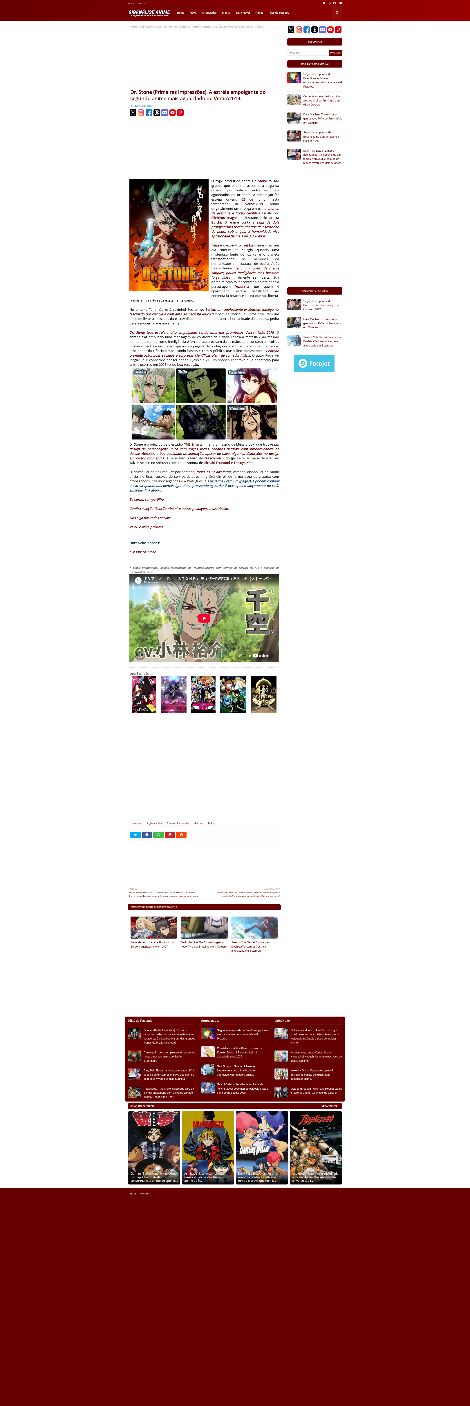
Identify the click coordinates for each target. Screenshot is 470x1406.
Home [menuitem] (180, 12)
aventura (150, 26)
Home (131, 4)
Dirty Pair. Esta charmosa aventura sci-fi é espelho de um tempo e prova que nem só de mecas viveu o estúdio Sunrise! (322, 157)
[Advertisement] (204, 61)
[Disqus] (204, 769)
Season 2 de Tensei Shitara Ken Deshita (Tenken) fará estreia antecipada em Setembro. (250, 946)
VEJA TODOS (329, 1106)
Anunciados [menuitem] (209, 12)
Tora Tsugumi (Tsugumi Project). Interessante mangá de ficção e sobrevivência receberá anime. (236, 1070)
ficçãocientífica (154, 823)
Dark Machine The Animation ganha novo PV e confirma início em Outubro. (204, 944)
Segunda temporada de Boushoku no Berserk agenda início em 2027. (153, 944)
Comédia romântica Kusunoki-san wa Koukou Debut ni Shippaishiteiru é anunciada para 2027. (239, 1052)
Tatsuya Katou (245, 462)
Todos (211, 823)
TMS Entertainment (199, 444)
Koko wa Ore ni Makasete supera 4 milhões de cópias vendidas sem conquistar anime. (311, 1074)
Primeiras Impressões (178, 823)
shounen (198, 823)
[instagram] (330, 3)
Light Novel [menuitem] (243, 12)
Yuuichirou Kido (217, 458)
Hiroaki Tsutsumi (217, 462)
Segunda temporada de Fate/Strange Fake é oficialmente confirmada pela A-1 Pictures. (322, 80)
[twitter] (324, 3)
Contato (142, 4)
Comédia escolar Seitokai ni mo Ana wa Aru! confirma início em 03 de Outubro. (322, 100)
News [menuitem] (193, 12)
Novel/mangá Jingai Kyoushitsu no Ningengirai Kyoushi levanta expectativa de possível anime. (316, 1056)
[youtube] (340, 3)
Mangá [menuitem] (226, 12)
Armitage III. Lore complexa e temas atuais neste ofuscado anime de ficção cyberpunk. (169, 1056)
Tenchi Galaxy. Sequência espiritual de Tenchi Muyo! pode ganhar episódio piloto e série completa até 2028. (242, 1088)
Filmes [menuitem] (259, 12)
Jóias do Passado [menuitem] (279, 12)
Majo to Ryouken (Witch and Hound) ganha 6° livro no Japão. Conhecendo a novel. (316, 1090)
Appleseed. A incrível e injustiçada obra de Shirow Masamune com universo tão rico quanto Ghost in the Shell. (169, 1092)
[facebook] (334, 3)
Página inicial (137, 26)
